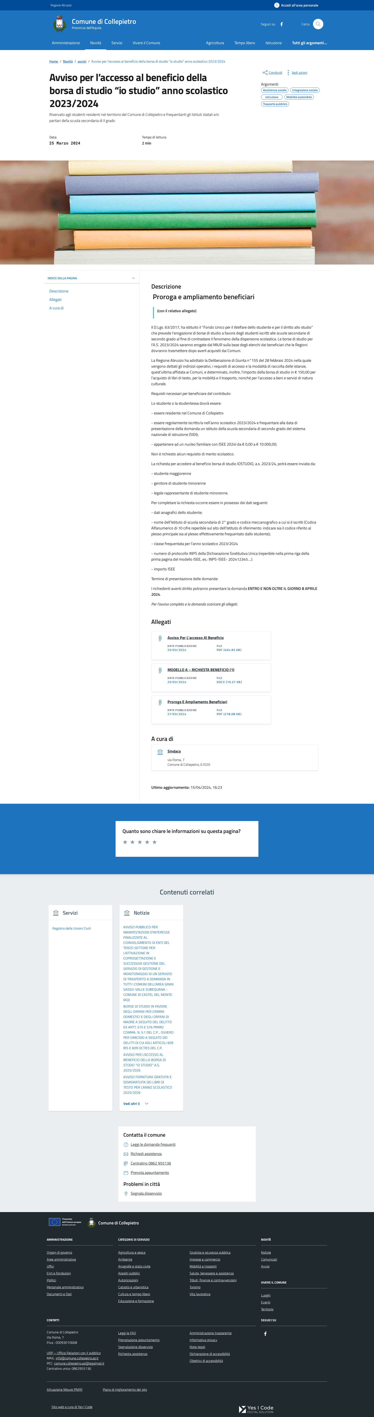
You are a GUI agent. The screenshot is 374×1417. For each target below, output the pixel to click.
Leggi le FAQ (127, 1333)
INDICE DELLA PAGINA (62, 278)
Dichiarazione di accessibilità (210, 1353)
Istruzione (274, 43)
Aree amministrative (61, 1259)
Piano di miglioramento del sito (125, 1389)
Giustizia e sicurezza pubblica (210, 1252)
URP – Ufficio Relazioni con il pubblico (74, 1352)
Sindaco (174, 751)
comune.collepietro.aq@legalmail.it (79, 1363)
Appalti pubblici (129, 1273)
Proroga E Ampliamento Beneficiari (197, 702)
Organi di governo (59, 1252)
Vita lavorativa (200, 1294)
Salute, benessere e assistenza (212, 1273)
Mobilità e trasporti (203, 1266)
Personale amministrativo (65, 1287)
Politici (51, 1280)
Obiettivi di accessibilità (206, 1360)
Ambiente (125, 1259)
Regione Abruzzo (61, 5)
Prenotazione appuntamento (139, 1339)
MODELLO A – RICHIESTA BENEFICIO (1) (201, 670)
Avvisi (265, 1266)
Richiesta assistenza (132, 1353)
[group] (80, 1010)
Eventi (265, 1302)
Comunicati (269, 1259)
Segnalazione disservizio (135, 1346)
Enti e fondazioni (59, 1273)
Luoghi (266, 1295)
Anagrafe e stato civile (134, 1266)
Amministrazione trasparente (211, 1333)
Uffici (50, 1266)
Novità (95, 43)
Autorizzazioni (128, 1280)
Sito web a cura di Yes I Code (72, 1406)
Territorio (267, 1309)
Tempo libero (244, 43)
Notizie (266, 1252)
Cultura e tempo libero (134, 1294)
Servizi (116, 43)
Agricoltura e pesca (131, 1252)
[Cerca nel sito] (318, 24)
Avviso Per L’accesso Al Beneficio (196, 638)
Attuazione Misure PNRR (64, 1389)
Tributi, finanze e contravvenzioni (213, 1280)
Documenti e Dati (59, 1294)
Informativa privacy (203, 1339)
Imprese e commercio (205, 1259)
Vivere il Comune (146, 43)
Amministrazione (66, 43)
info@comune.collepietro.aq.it (77, 1358)
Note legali (197, 1346)
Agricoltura (215, 43)
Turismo (195, 1287)
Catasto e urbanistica (133, 1287)
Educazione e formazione (136, 1300)
